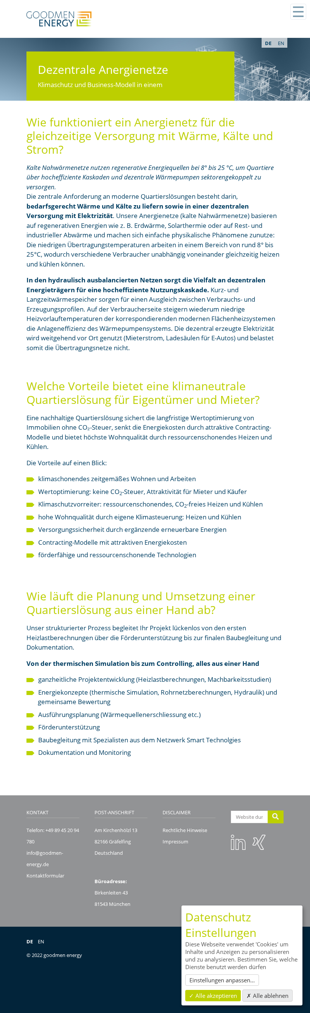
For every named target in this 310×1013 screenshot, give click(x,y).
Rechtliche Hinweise (185, 830)
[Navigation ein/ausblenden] (298, 12)
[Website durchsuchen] (276, 816)
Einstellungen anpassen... (222, 980)
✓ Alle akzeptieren (213, 995)
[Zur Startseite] (58, 19)
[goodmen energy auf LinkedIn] (238, 841)
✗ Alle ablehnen (267, 995)
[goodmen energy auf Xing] (259, 841)
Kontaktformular (45, 875)
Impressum (175, 841)
